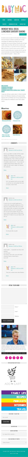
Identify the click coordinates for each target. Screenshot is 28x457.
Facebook (4, 353)
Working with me (13, 24)
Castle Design (23, 451)
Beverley (23, 20)
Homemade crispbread (7, 87)
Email (16, 311)
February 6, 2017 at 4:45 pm (15, 150)
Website (17, 316)
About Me (16, 20)
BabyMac (14, 13)
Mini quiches (4, 86)
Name (16, 306)
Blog (8, 139)
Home (3, 20)
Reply (5, 170)
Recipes (3, 24)
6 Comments (23, 34)
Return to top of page (14, 453)
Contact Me (22, 24)
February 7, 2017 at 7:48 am (15, 246)
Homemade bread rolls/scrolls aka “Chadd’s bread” (13, 90)
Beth (11, 34)
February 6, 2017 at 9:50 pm (15, 199)
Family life (11, 139)
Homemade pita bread (6, 89)
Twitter (23, 353)
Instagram (17, 353)
